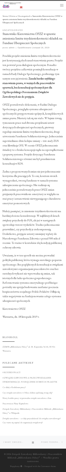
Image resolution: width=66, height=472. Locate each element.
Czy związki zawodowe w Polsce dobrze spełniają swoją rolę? (28, 392)
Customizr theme (48, 466)
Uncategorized (24, 16)
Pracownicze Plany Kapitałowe (15, 403)
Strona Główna (9, 16)
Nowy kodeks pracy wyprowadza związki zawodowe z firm (27, 398)
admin (12, 48)
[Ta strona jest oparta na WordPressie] (21, 466)
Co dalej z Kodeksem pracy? (14, 387)
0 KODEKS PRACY (11, 372)
